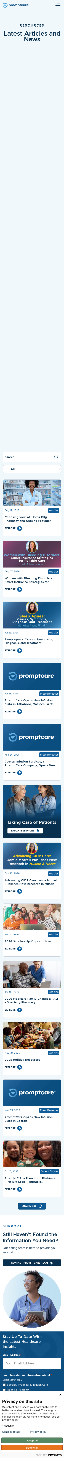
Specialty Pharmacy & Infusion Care (27, 1384)
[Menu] (58, 5)
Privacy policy (38, 1431)
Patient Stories (49, 1171)
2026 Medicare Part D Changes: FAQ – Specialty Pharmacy (31, 1000)
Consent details (11, 1431)
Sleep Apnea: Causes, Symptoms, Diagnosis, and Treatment (29, 641)
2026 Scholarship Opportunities (28, 941)
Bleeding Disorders (18, 1390)
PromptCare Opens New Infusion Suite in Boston (29, 1119)
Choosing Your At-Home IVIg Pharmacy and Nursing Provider (28, 519)
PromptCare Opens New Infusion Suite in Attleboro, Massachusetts (29, 702)
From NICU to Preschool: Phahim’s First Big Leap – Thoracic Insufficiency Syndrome (30, 1180)
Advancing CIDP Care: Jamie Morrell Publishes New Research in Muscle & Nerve (31, 882)
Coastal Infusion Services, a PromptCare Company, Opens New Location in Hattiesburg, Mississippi (30, 763)
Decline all (32, 1447)
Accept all (32, 1440)
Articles (53, 510)
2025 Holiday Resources (22, 1060)
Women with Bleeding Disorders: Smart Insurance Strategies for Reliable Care (29, 580)
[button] (56, 457)
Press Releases (49, 693)
